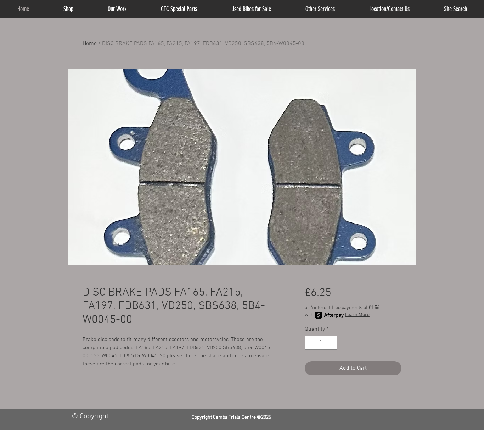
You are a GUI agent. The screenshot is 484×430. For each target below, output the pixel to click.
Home (90, 43)
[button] (320, 9)
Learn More (357, 315)
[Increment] (331, 342)
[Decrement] (311, 342)
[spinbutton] (321, 342)
